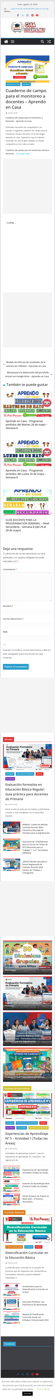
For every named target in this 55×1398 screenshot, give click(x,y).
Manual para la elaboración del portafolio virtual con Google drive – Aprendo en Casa (27, 374)
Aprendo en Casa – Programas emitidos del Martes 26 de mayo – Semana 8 (26, 424)
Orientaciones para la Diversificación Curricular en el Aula (35, 1289)
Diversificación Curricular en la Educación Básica (26, 1255)
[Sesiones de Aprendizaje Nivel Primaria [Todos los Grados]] (11, 1185)
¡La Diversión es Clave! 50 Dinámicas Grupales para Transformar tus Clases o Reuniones (25, 967)
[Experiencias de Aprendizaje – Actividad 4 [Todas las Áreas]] (11, 1172)
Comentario (10, 569)
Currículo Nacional (14, 1247)
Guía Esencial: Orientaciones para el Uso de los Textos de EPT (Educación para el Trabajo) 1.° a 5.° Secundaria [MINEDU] (35, 847)
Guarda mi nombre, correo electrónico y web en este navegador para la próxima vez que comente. (26, 654)
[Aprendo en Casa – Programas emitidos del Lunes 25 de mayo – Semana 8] (27, 442)
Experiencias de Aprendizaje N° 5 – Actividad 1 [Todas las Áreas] (26, 1138)
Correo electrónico (13, 618)
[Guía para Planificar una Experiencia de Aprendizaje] (11, 1304)
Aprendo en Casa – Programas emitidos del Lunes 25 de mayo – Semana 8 (26, 474)
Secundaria (21, 1128)
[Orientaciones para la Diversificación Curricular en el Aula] (11, 1289)
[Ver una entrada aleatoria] (49, 41)
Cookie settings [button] (43, 1389)
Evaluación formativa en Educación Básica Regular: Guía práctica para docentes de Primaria (26, 791)
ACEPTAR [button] (27, 1393)
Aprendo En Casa (13, 84)
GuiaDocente (13, 113)
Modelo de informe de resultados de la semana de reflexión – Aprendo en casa (26, 364)
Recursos (10, 779)
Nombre (8, 606)
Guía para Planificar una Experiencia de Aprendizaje (34, 1303)
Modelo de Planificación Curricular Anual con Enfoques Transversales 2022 (35, 1317)
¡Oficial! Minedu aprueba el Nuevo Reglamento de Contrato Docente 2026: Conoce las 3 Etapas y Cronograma (34, 867)
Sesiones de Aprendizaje (39, 1128)
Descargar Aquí (22, 153)
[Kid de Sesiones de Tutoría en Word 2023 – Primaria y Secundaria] (11, 1199)
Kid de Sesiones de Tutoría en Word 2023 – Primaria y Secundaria (35, 1199)
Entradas (26, 84)
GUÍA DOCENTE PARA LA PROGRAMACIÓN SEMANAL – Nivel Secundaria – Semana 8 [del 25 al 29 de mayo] (27, 525)
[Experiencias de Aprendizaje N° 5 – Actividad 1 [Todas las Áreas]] (27, 1106)
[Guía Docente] (6, 41)
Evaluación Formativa (25, 774)
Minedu (39, 774)
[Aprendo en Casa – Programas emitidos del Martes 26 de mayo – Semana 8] (27, 392)
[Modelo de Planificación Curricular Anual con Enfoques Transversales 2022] (11, 1317)
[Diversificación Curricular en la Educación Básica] (27, 1230)
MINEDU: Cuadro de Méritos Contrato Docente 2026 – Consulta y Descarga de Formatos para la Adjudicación (36, 828)
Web (5, 631)
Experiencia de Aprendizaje (27, 1123)
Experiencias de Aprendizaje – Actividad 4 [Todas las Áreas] (36, 1171)
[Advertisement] (27, 186)
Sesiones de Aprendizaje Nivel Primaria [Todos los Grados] (36, 1185)
